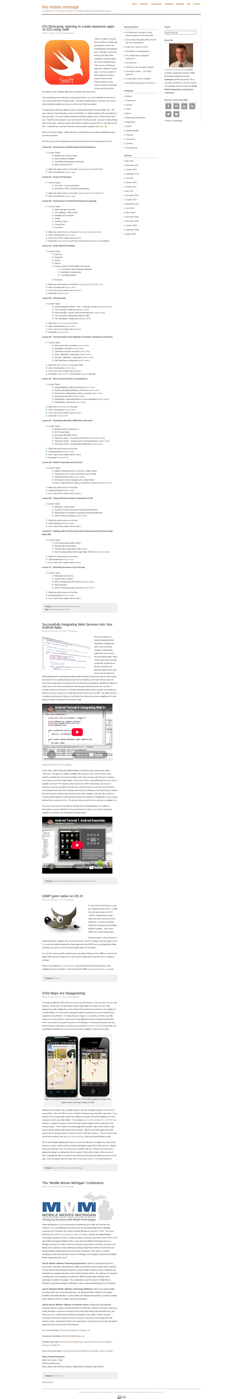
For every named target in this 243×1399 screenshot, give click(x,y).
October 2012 (131, 170)
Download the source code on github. (57, 765)
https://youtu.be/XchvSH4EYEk (91, 193)
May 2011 (129, 191)
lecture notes (70, 172)
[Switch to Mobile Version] (121, 1398)
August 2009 (131, 234)
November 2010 (132, 195)
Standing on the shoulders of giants (140, 67)
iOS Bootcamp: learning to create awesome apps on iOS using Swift (78, 28)
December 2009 (132, 217)
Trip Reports (131, 139)
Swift (68, 609)
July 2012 (129, 178)
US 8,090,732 (131, 63)
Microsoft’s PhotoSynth (94, 1026)
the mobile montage (60, 7)
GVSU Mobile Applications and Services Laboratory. (180, 89)
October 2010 (131, 200)
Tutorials (92, 881)
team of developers (67, 966)
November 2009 (132, 221)
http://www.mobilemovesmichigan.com (75, 1330)
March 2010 (130, 212)
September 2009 (132, 230)
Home (134, 4)
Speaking (169, 4)
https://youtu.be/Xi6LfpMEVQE (91, 169)
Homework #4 (62, 374)
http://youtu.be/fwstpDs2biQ (90, 232)
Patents (129, 126)
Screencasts (156, 4)
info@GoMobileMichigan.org (73, 1336)
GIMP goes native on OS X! (62, 896)
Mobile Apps (78, 1168)
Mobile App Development (70, 606)
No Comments (68, 33)
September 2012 (132, 174)
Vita (188, 4)
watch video (106, 307)
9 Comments (72, 631)
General (57, 978)
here (115, 800)
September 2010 (132, 204)
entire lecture (62, 323)
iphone (56, 606)
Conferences (58, 1375)
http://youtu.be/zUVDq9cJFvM (91, 284)
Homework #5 (62, 416)
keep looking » (48, 1382)
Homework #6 (62, 458)
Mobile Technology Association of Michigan (71, 1234)
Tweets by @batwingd (173, 121)
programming (59, 609)
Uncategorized (131, 148)
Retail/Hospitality (132, 131)
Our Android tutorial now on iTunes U (140, 83)
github (109, 141)
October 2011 (131, 187)
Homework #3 (62, 332)
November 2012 (132, 165)
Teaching (180, 4)
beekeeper (168, 79)
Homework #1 (62, 241)
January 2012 (131, 182)
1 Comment (69, 899)
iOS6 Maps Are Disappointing (63, 993)
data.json (84, 374)
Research (144, 4)
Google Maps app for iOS (87, 1159)
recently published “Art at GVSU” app (101, 1120)
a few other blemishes (76, 1136)
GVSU (63, 1168)
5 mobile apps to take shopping (138, 79)
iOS (51, 609)
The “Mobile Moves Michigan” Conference (72, 1183)
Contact (196, 4)
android (57, 881)
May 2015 (130, 161)
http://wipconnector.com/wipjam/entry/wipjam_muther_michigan (88, 1351)
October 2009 (131, 225)
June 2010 (130, 208)
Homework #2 (62, 293)
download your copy (101, 969)
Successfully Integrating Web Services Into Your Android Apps (77, 626)
